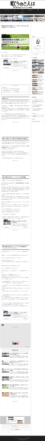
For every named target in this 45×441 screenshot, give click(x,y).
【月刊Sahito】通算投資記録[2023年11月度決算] (37, 109)
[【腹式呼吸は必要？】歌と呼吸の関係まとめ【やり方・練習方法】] (41, 68)
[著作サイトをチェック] (13, 343)
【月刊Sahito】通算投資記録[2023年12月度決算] (37, 106)
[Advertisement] (15, 31)
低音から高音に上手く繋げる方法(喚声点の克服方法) (11, 88)
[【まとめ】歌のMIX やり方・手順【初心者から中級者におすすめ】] (39, 18)
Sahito (38, 45)
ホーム (17, 438)
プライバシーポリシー (22, 438)
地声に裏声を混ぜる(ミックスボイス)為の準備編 (11, 90)
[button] (43, 54)
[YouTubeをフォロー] (17, 343)
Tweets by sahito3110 (36, 121)
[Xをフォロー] (15, 343)
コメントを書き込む (15, 429)
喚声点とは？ (5, 87)
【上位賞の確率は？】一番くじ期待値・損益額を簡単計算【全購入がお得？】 (37, 101)
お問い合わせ (27, 438)
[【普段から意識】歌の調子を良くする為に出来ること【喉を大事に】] (35, 68)
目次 (14, 85)
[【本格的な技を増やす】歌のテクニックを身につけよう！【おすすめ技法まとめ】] (28, 18)
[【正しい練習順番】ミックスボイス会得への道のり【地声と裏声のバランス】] (17, 18)
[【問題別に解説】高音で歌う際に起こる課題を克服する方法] (41, 61)
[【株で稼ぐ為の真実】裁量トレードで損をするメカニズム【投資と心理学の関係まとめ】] (41, 71)
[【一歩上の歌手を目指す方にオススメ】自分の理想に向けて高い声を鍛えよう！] (5, 18)
